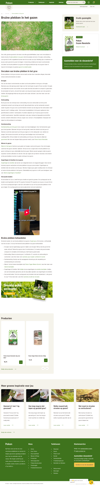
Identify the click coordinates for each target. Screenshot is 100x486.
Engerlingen (4, 163)
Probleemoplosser (59, 461)
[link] (13, 343)
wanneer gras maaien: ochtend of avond (33, 257)
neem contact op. (80, 451)
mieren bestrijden (9, 267)
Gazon (55, 451)
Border (55, 456)
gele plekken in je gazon (17, 57)
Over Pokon (34, 451)
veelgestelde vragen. (86, 448)
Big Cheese (40, 483)
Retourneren (57, 468)
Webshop (61, 2)
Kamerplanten (57, 458)
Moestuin (56, 449)
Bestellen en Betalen (59, 463)
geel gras (33, 241)
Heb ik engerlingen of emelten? (12, 173)
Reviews (56, 473)
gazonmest (4, 139)
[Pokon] (9, 5)
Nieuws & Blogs (35, 456)
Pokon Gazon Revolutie (41, 139)
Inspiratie (51, 2)
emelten (12, 163)
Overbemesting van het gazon (9, 127)
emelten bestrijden (41, 269)
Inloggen (89, 2)
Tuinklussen (41, 2)
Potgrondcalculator (36, 463)
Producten (31, 2)
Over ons (92, 6)
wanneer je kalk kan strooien (31, 277)
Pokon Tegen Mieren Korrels (33, 264)
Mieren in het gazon (6, 146)
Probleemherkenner (36, 468)
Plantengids (34, 465)
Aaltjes (22, 269)
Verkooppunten (84, 6)
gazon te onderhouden (25, 67)
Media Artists (30, 483)
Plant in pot (57, 454)
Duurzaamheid (35, 454)
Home (32, 449)
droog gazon (4, 96)
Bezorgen (56, 471)
